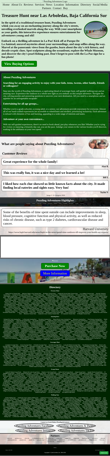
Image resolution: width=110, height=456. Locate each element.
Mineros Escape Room (36, 389)
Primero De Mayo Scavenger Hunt (97, 357)
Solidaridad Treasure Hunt (32, 299)
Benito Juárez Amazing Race (27, 338)
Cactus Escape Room (10, 386)
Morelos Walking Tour (55, 405)
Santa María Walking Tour (34, 409)
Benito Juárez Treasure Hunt (81, 301)
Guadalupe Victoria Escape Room (95, 388)
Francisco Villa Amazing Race (68, 327)
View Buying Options (19, 64)
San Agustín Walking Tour (39, 412)
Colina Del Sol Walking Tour (70, 415)
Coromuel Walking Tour (38, 407)
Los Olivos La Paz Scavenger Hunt (55, 366)
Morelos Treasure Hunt (10, 300)
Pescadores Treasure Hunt (11, 311)
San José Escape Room (87, 377)
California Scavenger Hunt (84, 353)
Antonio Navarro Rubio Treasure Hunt (21, 295)
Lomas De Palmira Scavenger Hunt (71, 345)
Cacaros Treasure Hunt (52, 301)
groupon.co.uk (40, 440)
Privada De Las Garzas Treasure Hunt (22, 301)
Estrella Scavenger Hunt (96, 363)
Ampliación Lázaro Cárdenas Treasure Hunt (48, 313)
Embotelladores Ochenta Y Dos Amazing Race (32, 330)
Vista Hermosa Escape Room (24, 386)
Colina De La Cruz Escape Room (92, 389)
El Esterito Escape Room (81, 380)
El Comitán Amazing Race (19, 334)
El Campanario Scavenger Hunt (73, 346)
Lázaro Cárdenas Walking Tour (55, 399)
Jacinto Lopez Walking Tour (24, 412)
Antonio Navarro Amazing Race (79, 334)
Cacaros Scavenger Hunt (47, 357)
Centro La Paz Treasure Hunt (37, 312)
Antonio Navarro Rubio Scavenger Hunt (89, 350)
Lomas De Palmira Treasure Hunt (31, 308)
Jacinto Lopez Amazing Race (75, 322)
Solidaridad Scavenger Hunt (19, 353)
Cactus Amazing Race (36, 339)
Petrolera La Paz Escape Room (49, 372)
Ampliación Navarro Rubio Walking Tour (50, 397)
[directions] (55, 261)
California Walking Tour (48, 418)
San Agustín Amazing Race (39, 320)
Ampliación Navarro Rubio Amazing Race (76, 328)
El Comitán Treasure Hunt (63, 303)
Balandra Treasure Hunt (51, 295)
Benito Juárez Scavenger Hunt (70, 350)
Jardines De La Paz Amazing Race (51, 339)
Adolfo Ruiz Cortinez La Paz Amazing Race (55, 322)
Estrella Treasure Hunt (18, 299)
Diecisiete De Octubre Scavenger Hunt (25, 349)
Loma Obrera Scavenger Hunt (85, 361)
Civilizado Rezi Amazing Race (36, 332)
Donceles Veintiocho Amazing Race (95, 331)
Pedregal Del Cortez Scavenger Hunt (75, 355)
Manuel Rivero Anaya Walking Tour (56, 403)
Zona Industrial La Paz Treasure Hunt (13, 304)
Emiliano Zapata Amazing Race (77, 331)
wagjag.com (67, 438)
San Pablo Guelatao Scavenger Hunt (81, 351)
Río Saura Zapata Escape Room (36, 377)
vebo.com (27, 438)
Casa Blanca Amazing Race (19, 335)
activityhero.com (72, 440)
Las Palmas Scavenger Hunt (72, 349)
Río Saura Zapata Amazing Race (98, 330)
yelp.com (102, 438)
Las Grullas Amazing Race (68, 336)
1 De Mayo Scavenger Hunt (80, 357)
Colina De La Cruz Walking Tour (73, 407)
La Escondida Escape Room (34, 376)
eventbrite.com (49, 438)
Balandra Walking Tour (13, 408)
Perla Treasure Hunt (101, 304)
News (49, 4)
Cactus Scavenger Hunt (28, 347)
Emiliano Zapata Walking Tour (79, 411)
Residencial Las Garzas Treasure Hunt (32, 297)
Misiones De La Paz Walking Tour (73, 413)
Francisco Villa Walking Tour (28, 408)
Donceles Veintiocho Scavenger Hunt (12, 347)
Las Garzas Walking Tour (25, 405)
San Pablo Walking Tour (94, 411)
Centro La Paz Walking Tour (79, 416)
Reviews (28, 4)
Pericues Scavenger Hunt (33, 357)
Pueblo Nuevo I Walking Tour (30, 404)
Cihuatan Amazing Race (52, 335)
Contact (57, 8)
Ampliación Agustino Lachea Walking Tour (93, 413)
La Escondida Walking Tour (19, 409)
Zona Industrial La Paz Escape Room (50, 381)
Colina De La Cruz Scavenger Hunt (32, 362)
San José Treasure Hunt (75, 297)
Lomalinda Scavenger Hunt (11, 345)
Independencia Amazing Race (43, 338)
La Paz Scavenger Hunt (49, 362)
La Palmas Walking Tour (92, 412)
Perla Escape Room (102, 385)
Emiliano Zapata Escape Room (73, 377)
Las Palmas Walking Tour (10, 407)
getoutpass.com (82, 440)
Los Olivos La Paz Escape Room (52, 380)
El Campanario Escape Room (87, 386)
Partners (46, 8)
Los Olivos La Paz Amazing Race (36, 335)
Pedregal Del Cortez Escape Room (85, 390)
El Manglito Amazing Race (83, 336)
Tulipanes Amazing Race (79, 323)
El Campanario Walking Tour (55, 413)
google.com (31, 440)
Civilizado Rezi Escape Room (18, 385)
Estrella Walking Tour (10, 397)
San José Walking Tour (62, 409)
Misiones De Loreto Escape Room (31, 372)
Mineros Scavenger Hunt (83, 359)
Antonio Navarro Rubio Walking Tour (57, 412)
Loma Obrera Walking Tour (48, 409)
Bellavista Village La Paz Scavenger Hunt (63, 358)
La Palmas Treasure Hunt (77, 307)
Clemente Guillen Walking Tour (86, 415)
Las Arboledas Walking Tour (22, 400)
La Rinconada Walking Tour (19, 416)
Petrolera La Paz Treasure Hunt (58, 311)
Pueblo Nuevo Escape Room (70, 378)
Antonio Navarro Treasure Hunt (31, 304)
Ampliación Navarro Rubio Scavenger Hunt (19, 359)
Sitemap (55, 447)
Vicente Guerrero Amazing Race (56, 328)
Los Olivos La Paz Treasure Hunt (80, 303)
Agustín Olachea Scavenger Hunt (52, 363)
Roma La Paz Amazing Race (11, 338)
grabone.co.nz (18, 438)
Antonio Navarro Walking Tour (62, 416)
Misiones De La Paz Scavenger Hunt (82, 362)
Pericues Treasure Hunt (10, 303)
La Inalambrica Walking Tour (41, 405)
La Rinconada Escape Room (35, 378)
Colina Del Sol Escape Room (68, 384)
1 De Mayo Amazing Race (65, 330)
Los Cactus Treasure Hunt (39, 301)
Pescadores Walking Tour (46, 404)
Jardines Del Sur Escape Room (65, 372)
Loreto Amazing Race (67, 326)
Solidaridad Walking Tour (34, 416)
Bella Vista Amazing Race (52, 332)
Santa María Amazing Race (96, 335)
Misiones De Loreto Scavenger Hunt (89, 349)
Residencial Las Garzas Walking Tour (75, 400)
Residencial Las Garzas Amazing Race (74, 338)
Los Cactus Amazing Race (65, 323)
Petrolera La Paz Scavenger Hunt (98, 365)
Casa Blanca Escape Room (25, 390)
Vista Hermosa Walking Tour (89, 403)
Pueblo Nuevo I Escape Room (71, 386)
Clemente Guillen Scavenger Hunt (65, 365)
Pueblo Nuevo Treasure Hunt (79, 299)
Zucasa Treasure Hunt (70, 312)
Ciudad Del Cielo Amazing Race (46, 331)
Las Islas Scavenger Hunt (76, 354)
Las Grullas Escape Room (63, 389)
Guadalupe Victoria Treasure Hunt (97, 295)
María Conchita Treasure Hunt (48, 299)
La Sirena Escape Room (87, 376)
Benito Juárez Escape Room (47, 374)
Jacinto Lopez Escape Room (55, 386)
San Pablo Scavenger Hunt (55, 345)
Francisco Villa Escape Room (15, 388)
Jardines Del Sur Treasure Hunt (12, 293)
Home (6, 4)
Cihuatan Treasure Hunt (38, 295)
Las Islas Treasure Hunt (10, 305)
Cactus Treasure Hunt (40, 296)
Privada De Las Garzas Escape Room (18, 377)
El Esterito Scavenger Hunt (40, 345)
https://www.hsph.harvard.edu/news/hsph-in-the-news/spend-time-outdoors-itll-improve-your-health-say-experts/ (59, 232)
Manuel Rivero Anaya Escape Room (55, 377)
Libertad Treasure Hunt (61, 297)
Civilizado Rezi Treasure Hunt (75, 311)
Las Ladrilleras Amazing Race (85, 339)
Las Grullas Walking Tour (88, 405)
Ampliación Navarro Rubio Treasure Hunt (68, 293)
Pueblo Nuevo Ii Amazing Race (99, 336)
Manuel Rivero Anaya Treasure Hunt (54, 312)
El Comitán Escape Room (54, 373)
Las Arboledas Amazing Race (38, 326)
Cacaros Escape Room (60, 388)
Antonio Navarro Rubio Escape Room (86, 384)
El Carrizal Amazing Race (94, 332)
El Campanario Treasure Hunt (68, 313)
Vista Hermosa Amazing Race (95, 319)
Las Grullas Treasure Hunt (47, 308)
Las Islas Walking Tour (95, 397)
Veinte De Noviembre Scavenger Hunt (33, 363)
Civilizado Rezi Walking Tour (92, 409)
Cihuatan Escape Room (19, 376)
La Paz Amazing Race (58, 338)
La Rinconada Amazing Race (30, 319)
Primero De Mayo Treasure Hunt (27, 311)
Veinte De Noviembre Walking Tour (71, 405)
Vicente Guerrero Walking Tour (91, 408)
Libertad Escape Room (66, 381)
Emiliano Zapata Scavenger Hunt (37, 366)
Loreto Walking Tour (83, 397)
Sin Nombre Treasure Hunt (63, 299)
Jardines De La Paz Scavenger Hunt (13, 363)
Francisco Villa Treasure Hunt (92, 311)
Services (39, 4)
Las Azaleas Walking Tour (24, 407)
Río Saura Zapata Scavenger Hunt (52, 353)
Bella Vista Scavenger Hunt (53, 359)
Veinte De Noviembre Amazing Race (51, 336)
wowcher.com (50, 441)
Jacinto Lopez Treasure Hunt (51, 309)
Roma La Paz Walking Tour (61, 408)
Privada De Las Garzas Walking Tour (22, 413)
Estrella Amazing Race (101, 327)
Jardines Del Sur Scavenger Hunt (35, 361)
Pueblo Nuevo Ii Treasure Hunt (97, 301)
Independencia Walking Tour (19, 401)
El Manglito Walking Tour (27, 399)
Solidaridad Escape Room (31, 382)
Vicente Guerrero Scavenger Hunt (26, 365)
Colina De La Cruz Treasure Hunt (13, 308)
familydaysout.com (12, 440)
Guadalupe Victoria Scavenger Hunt (45, 347)
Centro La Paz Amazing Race (93, 324)
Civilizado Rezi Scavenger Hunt (36, 355)
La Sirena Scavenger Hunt (38, 359)
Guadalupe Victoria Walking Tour (76, 412)
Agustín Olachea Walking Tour (63, 418)
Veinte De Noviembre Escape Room (73, 385)
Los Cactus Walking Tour (75, 401)
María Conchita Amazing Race (35, 322)
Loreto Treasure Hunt (39, 300)
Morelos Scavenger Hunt (19, 357)
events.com (59, 438)
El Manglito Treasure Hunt (83, 313)
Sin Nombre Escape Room (40, 390)
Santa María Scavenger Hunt (36, 346)
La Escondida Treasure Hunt (84, 312)
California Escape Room (23, 389)
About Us (16, 4)
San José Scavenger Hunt (92, 355)
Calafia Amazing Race (21, 322)
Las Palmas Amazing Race (26, 328)
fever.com (102, 440)
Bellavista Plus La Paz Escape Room (52, 378)
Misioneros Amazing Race (79, 319)
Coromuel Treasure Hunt (53, 296)
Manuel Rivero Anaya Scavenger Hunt (13, 362)
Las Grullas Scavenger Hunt (11, 358)
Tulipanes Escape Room (57, 382)
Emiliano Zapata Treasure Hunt (63, 308)
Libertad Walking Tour (59, 404)
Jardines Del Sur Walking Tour (38, 400)
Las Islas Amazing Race (40, 328)
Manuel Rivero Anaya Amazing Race (62, 319)
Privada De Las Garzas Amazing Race (54, 324)
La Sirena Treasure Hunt (48, 297)
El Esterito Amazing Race (66, 332)
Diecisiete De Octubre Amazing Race (97, 328)
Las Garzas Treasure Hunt (67, 300)
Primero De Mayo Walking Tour (74, 404)
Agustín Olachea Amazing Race (93, 338)
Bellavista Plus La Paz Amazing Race (50, 327)
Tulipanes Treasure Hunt (37, 303)
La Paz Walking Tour (62, 401)
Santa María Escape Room (46, 388)
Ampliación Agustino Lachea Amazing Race (29, 336)
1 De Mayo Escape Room (54, 392)
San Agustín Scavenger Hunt (69, 353)
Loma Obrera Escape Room (39, 386)
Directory (86, 4)
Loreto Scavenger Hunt (99, 361)
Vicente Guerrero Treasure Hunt (46, 307)
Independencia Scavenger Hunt (20, 346)
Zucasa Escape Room (44, 382)
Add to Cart (104, 452)
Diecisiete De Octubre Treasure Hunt (81, 308)
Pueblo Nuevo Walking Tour (39, 413)
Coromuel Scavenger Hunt (29, 351)
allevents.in (95, 438)
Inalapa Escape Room (80, 372)
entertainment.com (51, 440)
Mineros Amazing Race (64, 334)
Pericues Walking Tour (26, 415)
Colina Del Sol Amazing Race (23, 320)
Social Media (100, 4)
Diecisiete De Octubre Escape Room (76, 388)
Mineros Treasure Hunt (23, 303)
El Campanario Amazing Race (80, 335)
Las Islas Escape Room (67, 380)
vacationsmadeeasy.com (37, 438)
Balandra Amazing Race (21, 332)
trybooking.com (61, 441)
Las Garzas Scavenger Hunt (36, 350)
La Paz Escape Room (87, 382)
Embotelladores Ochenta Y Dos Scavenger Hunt (94, 346)
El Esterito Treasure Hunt (43, 311)
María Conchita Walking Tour (14, 404)
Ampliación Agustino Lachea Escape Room (89, 378)
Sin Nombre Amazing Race (53, 326)
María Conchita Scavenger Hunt (43, 358)
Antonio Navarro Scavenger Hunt (25, 354)
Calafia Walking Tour (37, 411)
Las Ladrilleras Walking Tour (69, 397)
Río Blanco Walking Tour (89, 401)
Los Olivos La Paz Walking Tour (56, 400)
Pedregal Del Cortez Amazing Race (12, 319)
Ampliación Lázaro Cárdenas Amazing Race (58, 320)
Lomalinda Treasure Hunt (89, 305)
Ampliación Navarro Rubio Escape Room (13, 381)
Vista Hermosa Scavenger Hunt (89, 345)
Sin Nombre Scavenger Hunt (19, 355)
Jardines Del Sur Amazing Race (20, 323)
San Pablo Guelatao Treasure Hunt (42, 305)
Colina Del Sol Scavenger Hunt (60, 354)
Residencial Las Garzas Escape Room (17, 378)
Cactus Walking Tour (12, 405)
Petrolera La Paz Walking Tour (93, 400)
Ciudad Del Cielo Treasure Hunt (97, 303)
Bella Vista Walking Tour (89, 407)
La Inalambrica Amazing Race (81, 330)
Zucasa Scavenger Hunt (26, 345)
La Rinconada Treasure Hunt (82, 300)
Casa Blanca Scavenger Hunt (94, 347)
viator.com (9, 438)
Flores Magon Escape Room (32, 381)
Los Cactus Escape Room (40, 373)
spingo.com (76, 438)
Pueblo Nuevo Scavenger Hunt (62, 351)
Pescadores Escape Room (76, 374)
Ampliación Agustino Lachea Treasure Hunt (95, 307)
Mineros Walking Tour (40, 399)
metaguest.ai (62, 440)
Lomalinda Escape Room (53, 384)
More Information (55, 273)
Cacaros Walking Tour (48, 416)
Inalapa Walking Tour (39, 415)
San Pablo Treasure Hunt (81, 295)
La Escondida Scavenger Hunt (27, 358)
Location (59, 4)
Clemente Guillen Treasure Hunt (85, 296)
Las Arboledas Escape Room (49, 376)
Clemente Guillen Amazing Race (11, 331)
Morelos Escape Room (17, 382)
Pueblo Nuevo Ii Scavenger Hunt (43, 354)
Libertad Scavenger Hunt (19, 361)
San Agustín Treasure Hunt (14, 297)
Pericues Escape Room (49, 389)
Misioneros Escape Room (62, 374)
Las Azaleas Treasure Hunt (52, 300)
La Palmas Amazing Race (62, 331)
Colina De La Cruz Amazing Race (20, 324)
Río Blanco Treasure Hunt (49, 293)
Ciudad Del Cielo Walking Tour (38, 403)
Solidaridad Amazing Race (94, 323)
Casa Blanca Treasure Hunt (35, 309)
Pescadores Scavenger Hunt (68, 359)
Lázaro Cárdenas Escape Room (69, 373)
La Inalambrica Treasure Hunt (97, 309)
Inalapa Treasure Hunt (50, 303)
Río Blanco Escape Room (55, 390)
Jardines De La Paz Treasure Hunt (91, 297)
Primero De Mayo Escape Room (34, 380)
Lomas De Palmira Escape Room (13, 372)
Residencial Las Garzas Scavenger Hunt (54, 346)
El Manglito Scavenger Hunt (81, 365)
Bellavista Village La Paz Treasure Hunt (31, 293)
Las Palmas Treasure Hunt (62, 307)
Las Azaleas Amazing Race (96, 320)
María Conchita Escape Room (31, 388)
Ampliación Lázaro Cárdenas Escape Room (68, 376)
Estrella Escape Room (40, 392)
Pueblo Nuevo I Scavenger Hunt (53, 350)
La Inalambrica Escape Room (38, 384)
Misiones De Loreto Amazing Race (79, 320)
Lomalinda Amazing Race (37, 324)
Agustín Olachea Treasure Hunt (29, 307)
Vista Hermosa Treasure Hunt (25, 305)
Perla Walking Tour (88, 404)
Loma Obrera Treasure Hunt (25, 300)
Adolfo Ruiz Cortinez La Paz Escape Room (37, 385)
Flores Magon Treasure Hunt (10, 296)
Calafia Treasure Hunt (83, 309)
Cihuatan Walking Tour (49, 401)
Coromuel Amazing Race (51, 323)
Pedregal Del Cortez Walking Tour (73, 399)
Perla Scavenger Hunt (98, 353)
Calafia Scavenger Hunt (42, 349)
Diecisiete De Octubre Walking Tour (92, 399)
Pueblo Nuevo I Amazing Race (28, 331)
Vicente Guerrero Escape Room (24, 373)
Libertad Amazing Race (95, 334)
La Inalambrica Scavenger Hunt (68, 361)
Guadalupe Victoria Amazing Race (48, 334)
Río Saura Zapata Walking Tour (53, 415)
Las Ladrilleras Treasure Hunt (87, 293)
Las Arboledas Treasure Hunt (26, 296)
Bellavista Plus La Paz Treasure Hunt (85, 304)
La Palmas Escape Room (80, 381)
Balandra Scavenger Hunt (91, 354)
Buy (65, 8)
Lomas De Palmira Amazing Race (86, 327)
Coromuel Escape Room (18, 380)
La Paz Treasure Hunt (22, 312)
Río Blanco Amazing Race (36, 323)
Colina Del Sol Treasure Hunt (73, 305)
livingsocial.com (93, 440)
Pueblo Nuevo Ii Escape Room (72, 382)
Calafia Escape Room (101, 390)
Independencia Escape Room (86, 373)
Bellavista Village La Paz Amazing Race (84, 326)
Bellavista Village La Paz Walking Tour (21, 411)
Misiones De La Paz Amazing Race (20, 326)
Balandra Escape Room (89, 385)
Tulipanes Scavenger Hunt (69, 363)
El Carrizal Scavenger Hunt (56, 349)
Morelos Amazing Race (65, 335)
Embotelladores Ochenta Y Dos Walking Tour (18, 403)
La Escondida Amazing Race (91, 322)
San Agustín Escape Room (68, 392)
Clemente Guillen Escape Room (21, 384)
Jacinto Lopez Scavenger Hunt (77, 347)
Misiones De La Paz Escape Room (97, 380)
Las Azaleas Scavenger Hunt (35, 353)
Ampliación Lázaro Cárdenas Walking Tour (28, 397)
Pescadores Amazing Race (45, 319)
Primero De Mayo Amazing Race (31, 327)
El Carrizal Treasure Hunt (58, 305)
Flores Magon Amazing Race (11, 328)
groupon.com (23, 440)
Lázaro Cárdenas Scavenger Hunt (45, 351)
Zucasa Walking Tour (101, 405)
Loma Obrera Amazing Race (69, 339)
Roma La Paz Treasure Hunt (20, 309)
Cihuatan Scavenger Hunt (62, 347)
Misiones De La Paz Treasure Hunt (66, 304)
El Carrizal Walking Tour (64, 411)
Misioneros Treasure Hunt (30, 313)
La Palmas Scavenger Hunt (99, 362)
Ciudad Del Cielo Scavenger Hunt (63, 357)
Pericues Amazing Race (51, 330)
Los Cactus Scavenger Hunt (52, 361)
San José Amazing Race (80, 332)
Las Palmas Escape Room (32, 374)
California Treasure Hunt (14, 307)
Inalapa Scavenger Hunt (83, 363)
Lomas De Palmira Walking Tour (44, 408)
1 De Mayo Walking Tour (76, 409)
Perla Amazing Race (16, 327)
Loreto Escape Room (77, 389)
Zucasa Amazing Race (33, 334)
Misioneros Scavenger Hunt (82, 358)
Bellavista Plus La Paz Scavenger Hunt (45, 365)
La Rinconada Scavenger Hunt (64, 362)
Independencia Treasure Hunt (66, 295)
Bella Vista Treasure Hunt (66, 301)
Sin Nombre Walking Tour (73, 403)
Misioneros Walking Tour (76, 408)
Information (72, 4)
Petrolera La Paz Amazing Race (11, 330)
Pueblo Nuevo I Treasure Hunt (48, 304)
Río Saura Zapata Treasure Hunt (67, 309)
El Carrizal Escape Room (69, 390)
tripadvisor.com (85, 438)
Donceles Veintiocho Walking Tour (54, 407)
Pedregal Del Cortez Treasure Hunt (96, 299)
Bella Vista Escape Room (94, 381)
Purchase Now (55, 266)
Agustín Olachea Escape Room (95, 372)
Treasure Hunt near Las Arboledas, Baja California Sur (54, 15)
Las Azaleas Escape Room (56, 385)
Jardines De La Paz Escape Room (16, 374)
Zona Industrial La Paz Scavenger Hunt (55, 355)
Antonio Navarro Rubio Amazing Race (74, 324)
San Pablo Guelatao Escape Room (92, 374)
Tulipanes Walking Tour (50, 411)
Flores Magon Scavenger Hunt (20, 350)
